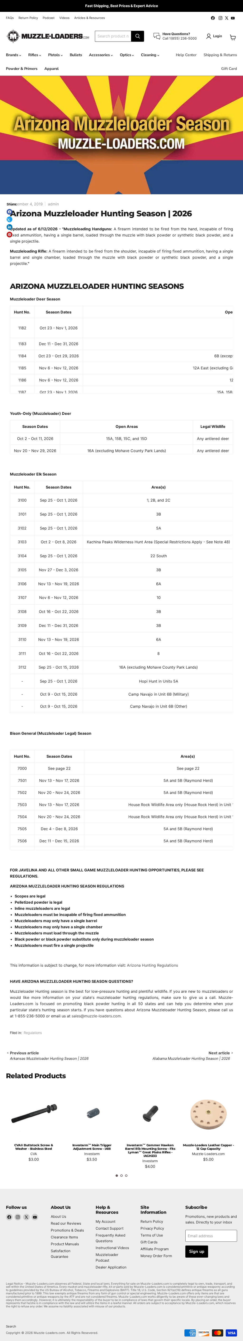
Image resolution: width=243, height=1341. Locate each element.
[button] (117, 1175)
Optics (126, 55)
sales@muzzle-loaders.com (96, 1016)
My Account (105, 1221)
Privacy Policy (152, 1228)
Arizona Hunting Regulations (152, 965)
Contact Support (109, 1228)
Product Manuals (65, 1244)
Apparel (51, 68)
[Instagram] (17, 1217)
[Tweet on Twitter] (9, 219)
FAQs (10, 18)
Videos (64, 18)
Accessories (100, 55)
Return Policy (28, 18)
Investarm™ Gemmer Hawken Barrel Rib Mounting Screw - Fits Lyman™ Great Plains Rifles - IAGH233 (92, 1150)
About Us (58, 1216)
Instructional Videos (112, 1248)
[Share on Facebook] (9, 212)
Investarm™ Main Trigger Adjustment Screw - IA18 (33, 1147)
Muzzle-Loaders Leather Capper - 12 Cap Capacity (150, 1147)
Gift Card (229, 68)
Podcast (49, 18)
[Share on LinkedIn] (9, 227)
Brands (12, 55)
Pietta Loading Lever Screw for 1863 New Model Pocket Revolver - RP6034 (208, 1148)
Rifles (33, 55)
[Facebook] (9, 1217)
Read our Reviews (66, 1223)
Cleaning (149, 55)
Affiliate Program (154, 1249)
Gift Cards (149, 1242)
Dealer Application (111, 1267)
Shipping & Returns (220, 55)
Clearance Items (64, 1237)
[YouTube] (35, 1217)
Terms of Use (151, 1235)
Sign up (196, 1251)
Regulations (33, 1033)
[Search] (137, 36)
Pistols (54, 55)
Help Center (186, 55)
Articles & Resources (89, 18)
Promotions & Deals (67, 1230)
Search (11, 1326)
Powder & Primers (21, 68)
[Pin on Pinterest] (9, 234)
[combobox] (113, 36)
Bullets (76, 55)
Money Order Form (156, 1256)
